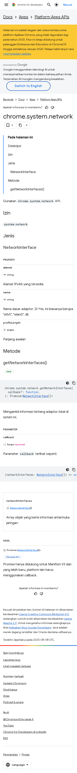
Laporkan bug (11, 660)
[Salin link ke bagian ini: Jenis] (18, 236)
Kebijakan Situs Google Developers (30, 627)
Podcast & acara (13, 702)
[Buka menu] (6, 4)
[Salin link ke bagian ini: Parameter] (21, 428)
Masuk (67, 4)
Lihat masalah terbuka (17, 666)
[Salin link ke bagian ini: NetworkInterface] (40, 247)
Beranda (8, 99)
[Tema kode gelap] (67, 383)
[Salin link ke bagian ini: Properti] (19, 259)
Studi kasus (10, 689)
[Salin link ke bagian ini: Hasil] (14, 540)
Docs (8, 17)
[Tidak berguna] (52, 107)
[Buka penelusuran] (49, 4)
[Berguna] (47, 107)
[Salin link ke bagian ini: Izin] (14, 213)
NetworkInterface (35, 396)
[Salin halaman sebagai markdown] (20, 125)
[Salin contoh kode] (74, 383)
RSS (5, 738)
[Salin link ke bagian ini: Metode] (24, 351)
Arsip (6, 696)
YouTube (8, 725)
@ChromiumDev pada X (18, 719)
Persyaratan (10, 754)
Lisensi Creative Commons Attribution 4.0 (44, 614)
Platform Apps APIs (52, 17)
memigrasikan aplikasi (17, 54)
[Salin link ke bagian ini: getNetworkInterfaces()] (51, 363)
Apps (23, 17)
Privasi (25, 754)
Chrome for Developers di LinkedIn (24, 732)
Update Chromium (14, 683)
